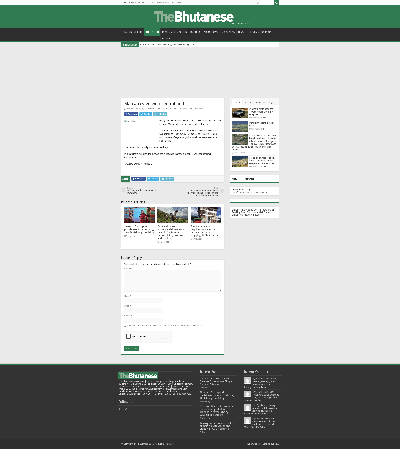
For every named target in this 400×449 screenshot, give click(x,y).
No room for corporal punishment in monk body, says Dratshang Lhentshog (139, 229)
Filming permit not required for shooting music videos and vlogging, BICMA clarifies (205, 231)
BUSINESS (195, 32)
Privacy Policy (163, 3)
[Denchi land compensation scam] (240, 126)
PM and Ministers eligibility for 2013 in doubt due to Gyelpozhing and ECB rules (262, 161)
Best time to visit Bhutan (259, 212)
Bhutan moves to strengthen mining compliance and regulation (167, 44)
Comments (260, 102)
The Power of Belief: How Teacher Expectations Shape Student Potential (216, 381)
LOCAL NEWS (228, 32)
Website (128, 315)
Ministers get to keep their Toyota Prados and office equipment (261, 112)
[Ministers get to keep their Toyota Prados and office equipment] (240, 113)
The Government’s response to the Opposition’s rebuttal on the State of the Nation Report (203, 192)
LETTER (166, 38)
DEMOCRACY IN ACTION (174, 32)
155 (247, 153)
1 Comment (183, 109)
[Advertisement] (200, 71)
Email (127, 306)
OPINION (266, 32)
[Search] (276, 2)
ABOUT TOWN (211, 32)
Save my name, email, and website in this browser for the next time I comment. (165, 325)
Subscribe (176, 3)
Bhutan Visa (237, 214)
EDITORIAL (253, 32)
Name (128, 296)
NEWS (241, 32)
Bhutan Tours (260, 209)
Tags (271, 102)
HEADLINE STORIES (133, 32)
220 (264, 118)
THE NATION (152, 32)
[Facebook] (255, 3)
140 (264, 167)
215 (264, 129)
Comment (129, 268)
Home (151, 3)
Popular (236, 102)
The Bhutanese (133, 109)
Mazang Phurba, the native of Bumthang (141, 190)
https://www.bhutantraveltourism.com (249, 192)
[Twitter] (257, 3)
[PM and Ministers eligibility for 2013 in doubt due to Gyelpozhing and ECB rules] (240, 161)
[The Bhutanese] (200, 16)
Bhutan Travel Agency (242, 209)
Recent (247, 102)
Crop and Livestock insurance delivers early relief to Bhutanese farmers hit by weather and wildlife (171, 232)
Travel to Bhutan (252, 214)
